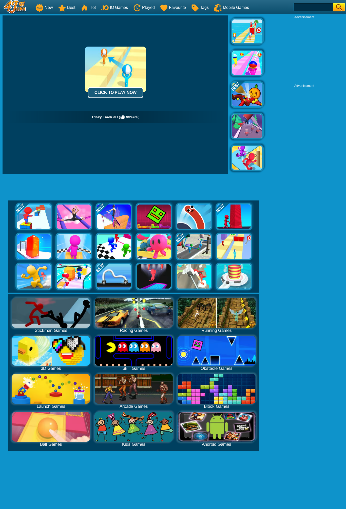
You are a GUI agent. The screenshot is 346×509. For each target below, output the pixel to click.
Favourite (177, 7)
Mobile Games (236, 7)
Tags (204, 7)
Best (71, 7)
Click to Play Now (115, 92)
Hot (92, 7)
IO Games (119, 7)
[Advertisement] (304, 51)
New (49, 7)
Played (148, 7)
